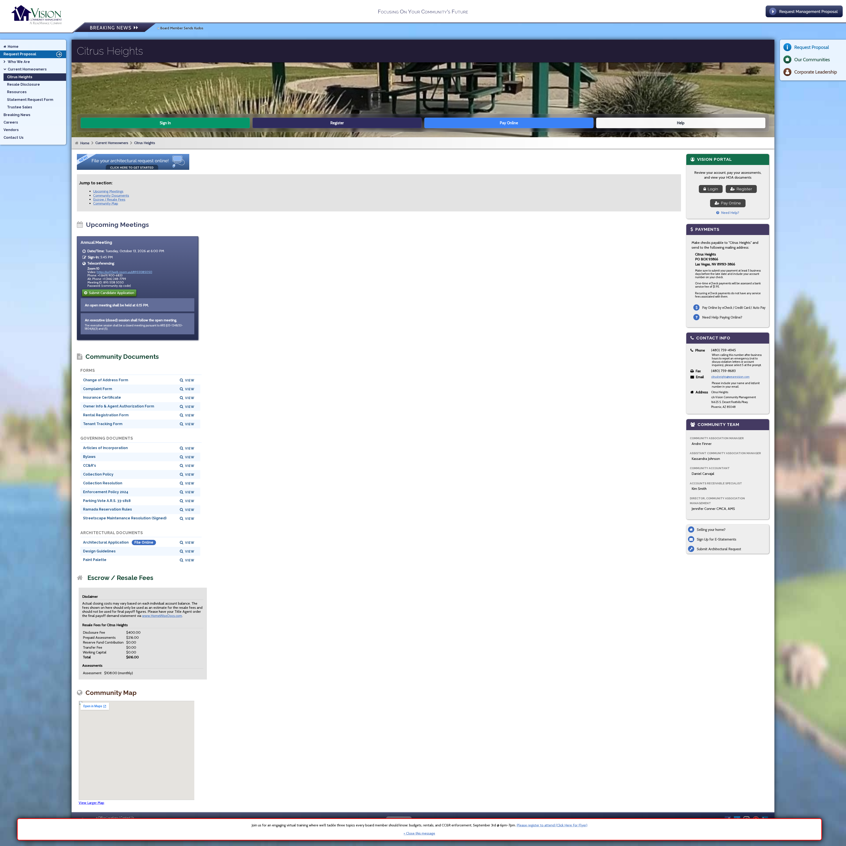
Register (743, 189)
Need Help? (729, 213)
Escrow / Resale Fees (109, 199)
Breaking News (17, 115)
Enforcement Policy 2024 (105, 492)
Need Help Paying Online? (722, 317)
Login (712, 189)
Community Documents (111, 195)
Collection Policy (98, 474)
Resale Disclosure (23, 84)
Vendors (11, 130)
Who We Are (19, 62)
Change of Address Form (105, 380)
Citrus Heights (144, 143)
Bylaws (89, 457)
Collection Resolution (102, 483)
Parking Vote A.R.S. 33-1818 (107, 501)
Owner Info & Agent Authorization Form (118, 406)
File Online (143, 542)
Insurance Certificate (102, 397)
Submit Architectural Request (719, 549)
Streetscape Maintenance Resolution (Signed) (125, 518)
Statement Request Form (30, 100)
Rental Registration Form (106, 415)
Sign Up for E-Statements (716, 539)
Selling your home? (711, 530)
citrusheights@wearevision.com (730, 376)
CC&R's (89, 465)
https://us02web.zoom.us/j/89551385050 (124, 272)
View (189, 380)
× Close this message (419, 833)
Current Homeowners (111, 143)
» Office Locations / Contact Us (115, 817)
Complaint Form (97, 389)
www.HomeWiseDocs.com (162, 616)
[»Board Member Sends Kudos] (115, 28)
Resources (17, 92)
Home (84, 143)
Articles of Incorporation (105, 448)
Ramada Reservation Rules (107, 509)
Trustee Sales (19, 107)
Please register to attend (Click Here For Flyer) (552, 825)
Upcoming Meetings (108, 191)
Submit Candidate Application (110, 293)
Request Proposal (20, 54)
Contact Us (14, 137)
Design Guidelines (99, 551)
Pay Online (730, 203)
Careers (11, 122)
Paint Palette (94, 560)
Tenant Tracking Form (102, 424)
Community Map (105, 203)
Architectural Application (106, 542)
